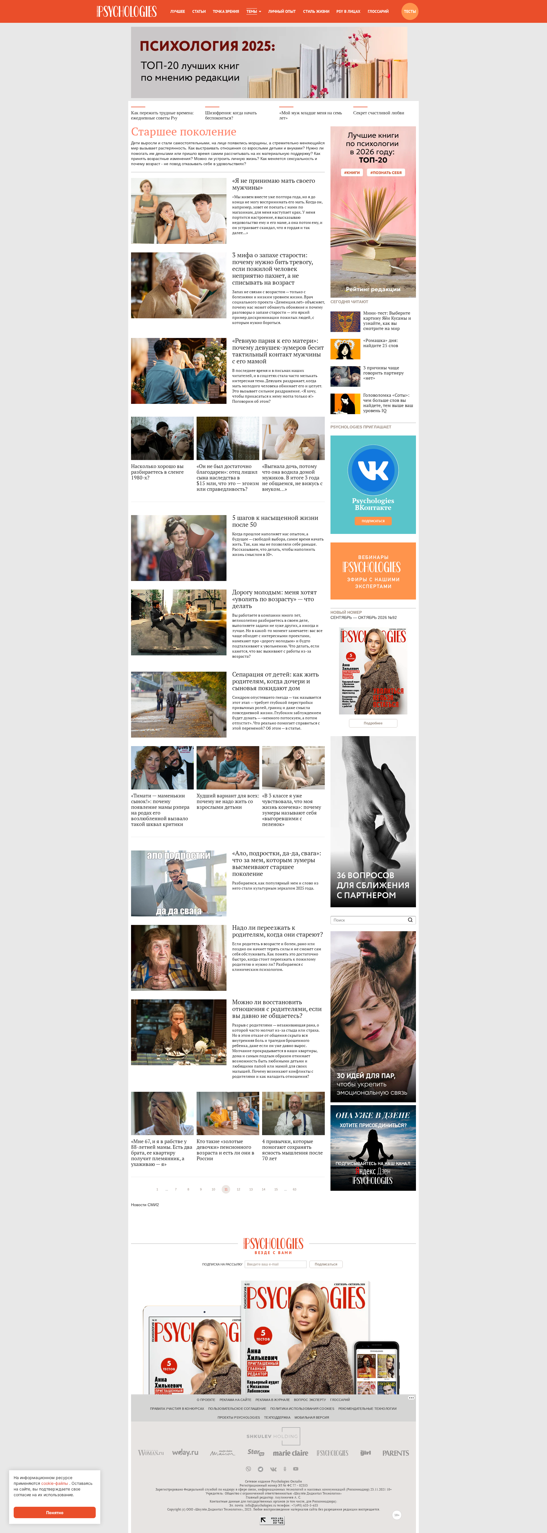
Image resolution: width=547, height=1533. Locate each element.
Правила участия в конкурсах (177, 1408)
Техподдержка (277, 1417)
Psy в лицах (348, 11)
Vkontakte (273, 1469)
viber (248, 1469)
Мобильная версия (312, 1417)
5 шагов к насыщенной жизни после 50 (275, 521)
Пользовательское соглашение (237, 1408)
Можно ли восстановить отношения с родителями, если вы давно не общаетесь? (277, 1009)
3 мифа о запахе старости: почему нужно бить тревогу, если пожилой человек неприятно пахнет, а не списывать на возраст (272, 269)
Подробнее (373, 723)
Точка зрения (226, 11)
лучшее (177, 11)
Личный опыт (282, 11)
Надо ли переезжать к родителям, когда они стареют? (277, 931)
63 (294, 1189)
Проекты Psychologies (239, 1417)
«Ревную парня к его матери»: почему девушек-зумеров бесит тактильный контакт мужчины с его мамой (278, 350)
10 (213, 1189)
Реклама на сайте (236, 1400)
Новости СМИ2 (145, 1204)
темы (251, 11)
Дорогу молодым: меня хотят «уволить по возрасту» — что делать (274, 599)
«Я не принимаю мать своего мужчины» (273, 184)
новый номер (346, 612)
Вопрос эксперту (310, 1400)
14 (263, 1189)
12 (238, 1189)
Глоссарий (378, 11)
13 (251, 1189)
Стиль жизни (316, 11)
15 (276, 1189)
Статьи (199, 11)
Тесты (410, 11)
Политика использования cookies (302, 1408)
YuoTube (295, 1469)
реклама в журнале (273, 1400)
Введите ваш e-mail (263, 1264)
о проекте (206, 1400)
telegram (260, 1469)
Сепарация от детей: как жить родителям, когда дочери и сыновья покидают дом (275, 681)
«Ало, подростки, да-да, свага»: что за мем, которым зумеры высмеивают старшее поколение (276, 863)
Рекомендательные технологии (367, 1408)
